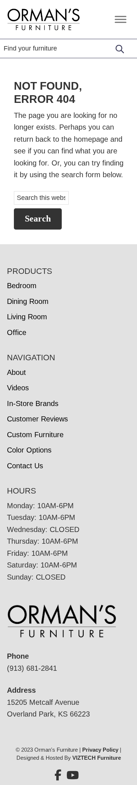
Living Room (27, 317)
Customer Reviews (37, 419)
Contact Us (25, 466)
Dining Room (28, 301)
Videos (18, 388)
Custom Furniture (35, 435)
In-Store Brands (32, 403)
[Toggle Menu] (120, 19)
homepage (91, 139)
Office (16, 332)
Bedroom (22, 286)
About (16, 372)
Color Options (29, 450)
